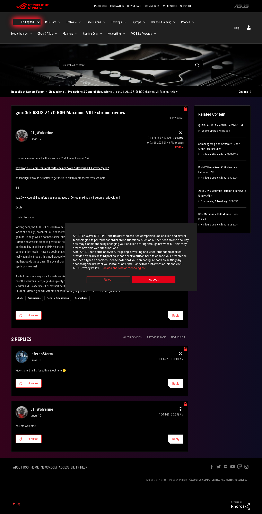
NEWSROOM (49, 467)
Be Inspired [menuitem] (27, 22)
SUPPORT (185, 6)
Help (236, 27)
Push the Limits (208, 130)
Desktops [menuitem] (116, 22)
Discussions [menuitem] (94, 22)
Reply (175, 315)
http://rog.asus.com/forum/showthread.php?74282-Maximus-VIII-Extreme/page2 (62, 168)
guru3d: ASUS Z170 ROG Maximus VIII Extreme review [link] (146, 91)
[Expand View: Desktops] (125, 22)
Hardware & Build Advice (213, 154)
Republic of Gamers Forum (27, 91)
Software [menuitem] (71, 22)
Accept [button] (154, 279)
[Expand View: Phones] (193, 22)
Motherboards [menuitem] (19, 33)
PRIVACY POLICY (178, 479)
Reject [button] (108, 279)
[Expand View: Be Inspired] (38, 22)
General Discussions (58, 298)
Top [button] (18, 504)
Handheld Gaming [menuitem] (161, 22)
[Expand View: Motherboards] (31, 33)
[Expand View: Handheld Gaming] (174, 22)
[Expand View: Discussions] (104, 22)
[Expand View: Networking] (124, 33)
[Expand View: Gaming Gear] (101, 33)
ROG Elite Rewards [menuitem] (141, 33)
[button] (20, 315)
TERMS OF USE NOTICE (154, 479)
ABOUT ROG (21, 467)
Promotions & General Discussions (90, 91)
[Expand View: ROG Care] (59, 22)
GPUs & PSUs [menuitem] (45, 33)
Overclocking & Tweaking (214, 201)
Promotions (81, 298)
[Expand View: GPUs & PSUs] (56, 33)
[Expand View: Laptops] (144, 22)
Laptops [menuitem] (136, 22)
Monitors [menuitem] (68, 33)
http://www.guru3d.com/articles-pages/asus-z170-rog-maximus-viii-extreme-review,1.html (68, 197)
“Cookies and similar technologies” (123, 268)
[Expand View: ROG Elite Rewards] (155, 33)
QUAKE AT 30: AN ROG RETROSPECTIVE (221, 125)
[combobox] (131, 65)
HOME (35, 467)
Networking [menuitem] (114, 33)
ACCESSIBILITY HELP (73, 467)
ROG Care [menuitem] (50, 22)
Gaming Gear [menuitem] (90, 33)
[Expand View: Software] (80, 22)
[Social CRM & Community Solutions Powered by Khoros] (240, 505)
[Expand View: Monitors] (76, 33)
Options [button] (243, 91)
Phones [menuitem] (185, 22)
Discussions (56, 91)
